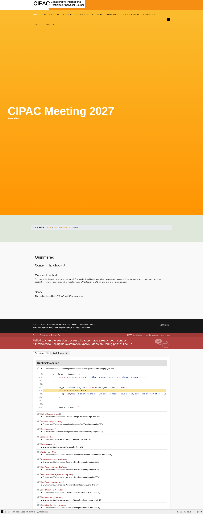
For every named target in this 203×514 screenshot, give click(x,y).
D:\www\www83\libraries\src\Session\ (63, 439)
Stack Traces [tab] (59, 353)
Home (36, 15)
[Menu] (168, 19)
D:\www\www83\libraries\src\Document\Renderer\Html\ (74, 455)
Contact (47, 24)
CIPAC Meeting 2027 (61, 111)
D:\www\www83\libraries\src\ (59, 447)
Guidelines (112, 15)
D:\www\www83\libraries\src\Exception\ (68, 500)
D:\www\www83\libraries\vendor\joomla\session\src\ (69, 424)
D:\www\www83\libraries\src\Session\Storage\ (69, 417)
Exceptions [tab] (41, 353)
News (66, 15)
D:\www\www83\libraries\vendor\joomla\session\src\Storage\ (74, 368)
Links (36, 24)
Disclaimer (165, 325)
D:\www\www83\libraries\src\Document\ (67, 462)
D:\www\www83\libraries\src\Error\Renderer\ (68, 492)
